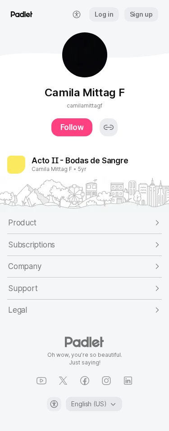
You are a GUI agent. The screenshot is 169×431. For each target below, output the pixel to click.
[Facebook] (84, 380)
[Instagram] (106, 380)
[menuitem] (76, 14)
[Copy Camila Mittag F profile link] (109, 127)
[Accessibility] (54, 404)
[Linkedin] (128, 380)
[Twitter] (63, 380)
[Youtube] (41, 380)
